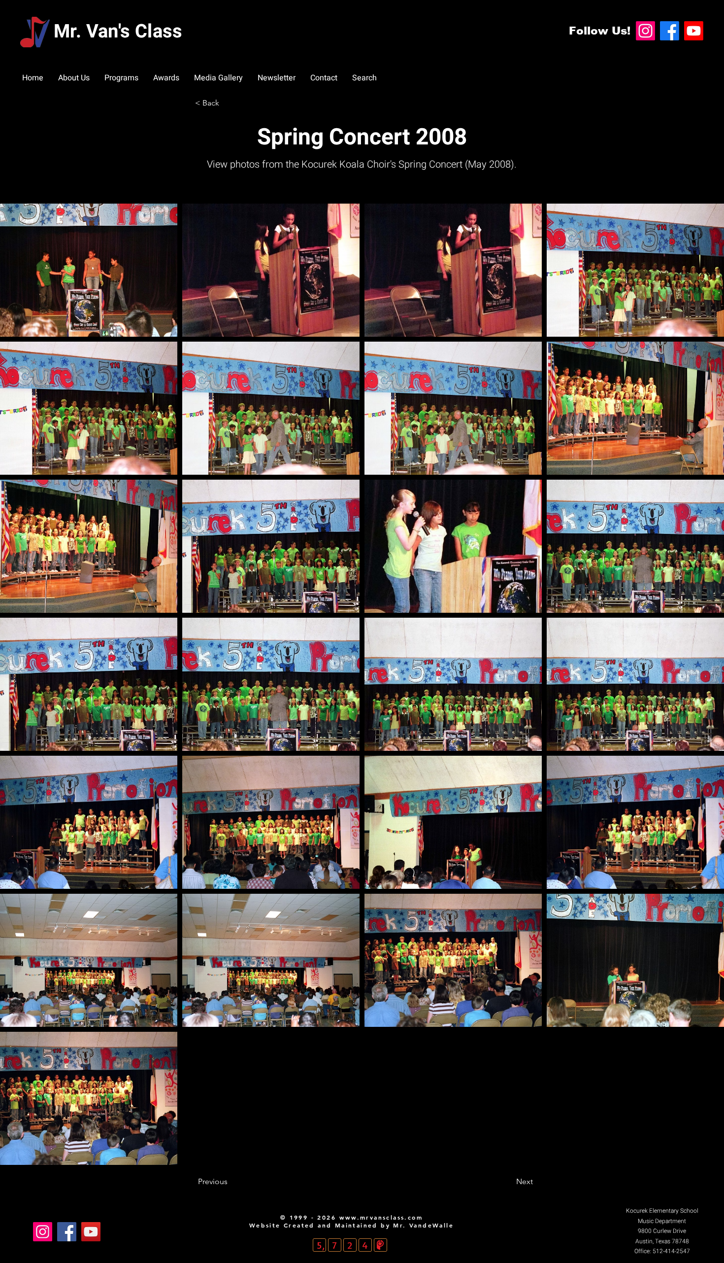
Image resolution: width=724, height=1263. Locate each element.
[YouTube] (90, 1231)
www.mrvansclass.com (381, 1217)
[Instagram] (645, 30)
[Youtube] (693, 30)
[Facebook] (669, 30)
